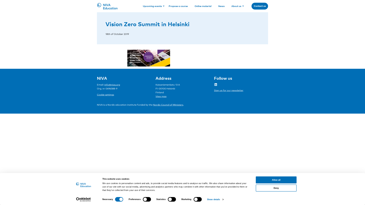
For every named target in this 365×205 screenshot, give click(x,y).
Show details (213, 199)
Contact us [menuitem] (260, 6)
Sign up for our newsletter (228, 90)
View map (161, 96)
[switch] (147, 199)
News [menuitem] (221, 6)
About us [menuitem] (236, 6)
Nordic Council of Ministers (168, 104)
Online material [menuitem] (203, 6)
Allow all (276, 180)
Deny (276, 188)
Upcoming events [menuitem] (152, 6)
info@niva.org (112, 84)
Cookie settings (105, 94)
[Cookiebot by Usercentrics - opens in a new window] (83, 199)
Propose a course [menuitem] (178, 6)
